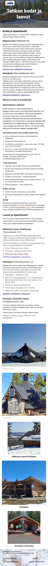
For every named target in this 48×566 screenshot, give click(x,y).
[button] (2, 3)
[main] (24, 14)
